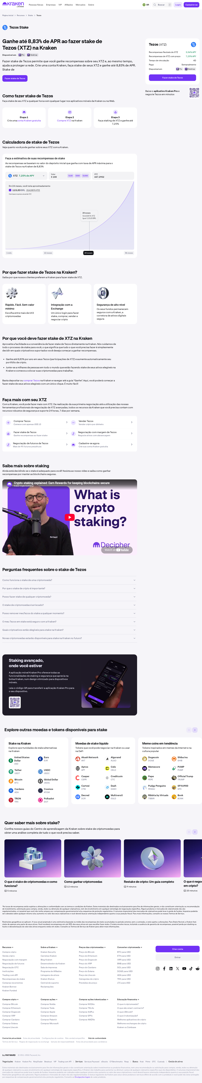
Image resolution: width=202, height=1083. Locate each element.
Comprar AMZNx (87, 1019)
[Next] (195, 730)
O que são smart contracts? (130, 1008)
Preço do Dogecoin (88, 959)
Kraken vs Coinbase (126, 1027)
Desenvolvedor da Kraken (53, 963)
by (9, 1055)
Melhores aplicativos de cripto (131, 1019)
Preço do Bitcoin (86, 952)
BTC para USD (124, 952)
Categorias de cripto (89, 979)
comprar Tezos (31, 380)
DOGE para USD (125, 971)
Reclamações (47, 986)
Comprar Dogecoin (11, 1012)
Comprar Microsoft (50, 1023)
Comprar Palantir (49, 1019)
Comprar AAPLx (86, 1012)
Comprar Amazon (49, 1015)
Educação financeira (128, 999)
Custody (160, 1061)
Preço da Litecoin (87, 975)
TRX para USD (124, 979)
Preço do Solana (86, 971)
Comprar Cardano (11, 1019)
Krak (142, 1061)
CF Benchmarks (116, 1061)
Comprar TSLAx (86, 1008)
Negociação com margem (14, 959)
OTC (154, 1061)
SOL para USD (124, 967)
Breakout (48, 1061)
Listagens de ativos (50, 975)
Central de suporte (50, 982)
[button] (36, 4)
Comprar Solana (10, 1023)
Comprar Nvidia (48, 1004)
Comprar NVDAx (87, 1004)
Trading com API (10, 975)
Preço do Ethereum (88, 956)
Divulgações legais (82, 1077)
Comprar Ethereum (11, 1008)
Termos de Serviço (10, 1042)
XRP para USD (124, 959)
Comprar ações (49, 999)
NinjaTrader (38, 1061)
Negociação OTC (10, 967)
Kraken (18, 1061)
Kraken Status (47, 979)
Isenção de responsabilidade (62, 1042)
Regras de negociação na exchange (34, 1042)
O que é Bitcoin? (125, 1012)
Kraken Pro (26, 1061)
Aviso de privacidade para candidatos (91, 1042)
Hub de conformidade (97, 1038)
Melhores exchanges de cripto (131, 1023)
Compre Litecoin (10, 1027)
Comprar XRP (8, 1015)
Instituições (8, 971)
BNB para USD (124, 963)
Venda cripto (8, 956)
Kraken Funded (9, 990)
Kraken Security (48, 952)
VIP (55, 1061)
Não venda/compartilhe (75, 1038)
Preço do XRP (85, 963)
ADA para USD (124, 975)
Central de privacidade (11, 1038)
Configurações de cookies (52, 1038)
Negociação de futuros (13, 963)
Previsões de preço (88, 982)
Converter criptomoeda (129, 947)
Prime (148, 1061)
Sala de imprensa (49, 967)
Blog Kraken (46, 959)
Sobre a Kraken (49, 947)
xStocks (104, 1061)
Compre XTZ (64, 120)
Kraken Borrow (9, 986)
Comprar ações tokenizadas (93, 999)
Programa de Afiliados (51, 971)
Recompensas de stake (13, 979)
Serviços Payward (91, 1061)
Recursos (7, 947)
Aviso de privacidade (31, 1038)
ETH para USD (124, 956)
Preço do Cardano (87, 967)
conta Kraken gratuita (29, 120)
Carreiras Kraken (49, 956)
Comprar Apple (48, 1012)
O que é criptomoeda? (128, 1004)
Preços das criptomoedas (92, 947)
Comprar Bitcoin (10, 1004)
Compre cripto (9, 952)
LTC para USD (123, 982)
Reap (126, 1061)
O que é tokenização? (127, 1015)
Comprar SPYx (86, 1015)
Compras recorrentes (12, 982)
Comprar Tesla (47, 1008)
